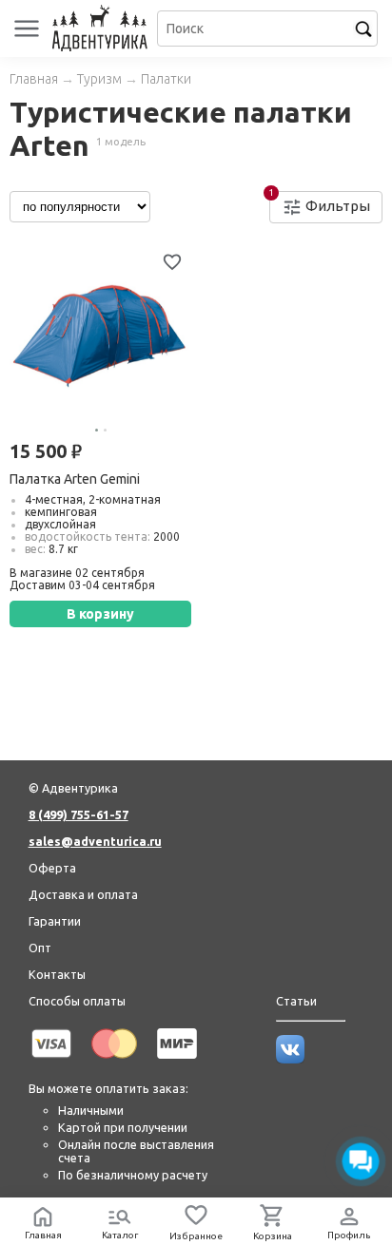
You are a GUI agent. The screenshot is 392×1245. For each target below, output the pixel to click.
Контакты (57, 974)
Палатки (166, 78)
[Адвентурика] (102, 28)
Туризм (99, 78)
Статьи (296, 1000)
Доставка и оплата (83, 894)
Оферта (52, 867)
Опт (40, 947)
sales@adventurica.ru (95, 841)
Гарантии (55, 921)
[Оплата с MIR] (177, 1061)
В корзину (100, 614)
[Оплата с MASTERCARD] (114, 1061)
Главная (34, 78)
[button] (96, 430)
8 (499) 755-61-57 (78, 814)
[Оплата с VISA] (51, 1061)
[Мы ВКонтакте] (290, 1058)
